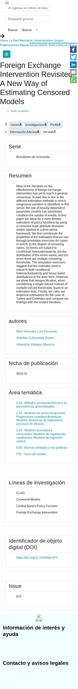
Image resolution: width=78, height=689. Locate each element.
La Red (14, 40)
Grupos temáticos (12, 648)
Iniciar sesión (39, 45)
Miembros (26, 40)
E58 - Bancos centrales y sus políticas (41, 447)
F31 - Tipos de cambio (31, 454)
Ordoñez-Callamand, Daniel (35, 337)
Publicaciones (9, 45)
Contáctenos (10, 681)
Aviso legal (9, 677)
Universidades (43, 40)
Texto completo (19, 110)
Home (4, 40)
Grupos (59, 40)
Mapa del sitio (10, 669)
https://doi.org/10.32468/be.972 (37, 557)
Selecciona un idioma (62, 45)
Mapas (24, 45)
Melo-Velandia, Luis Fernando (36, 331)
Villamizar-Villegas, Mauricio (35, 344)
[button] (73, 49)
